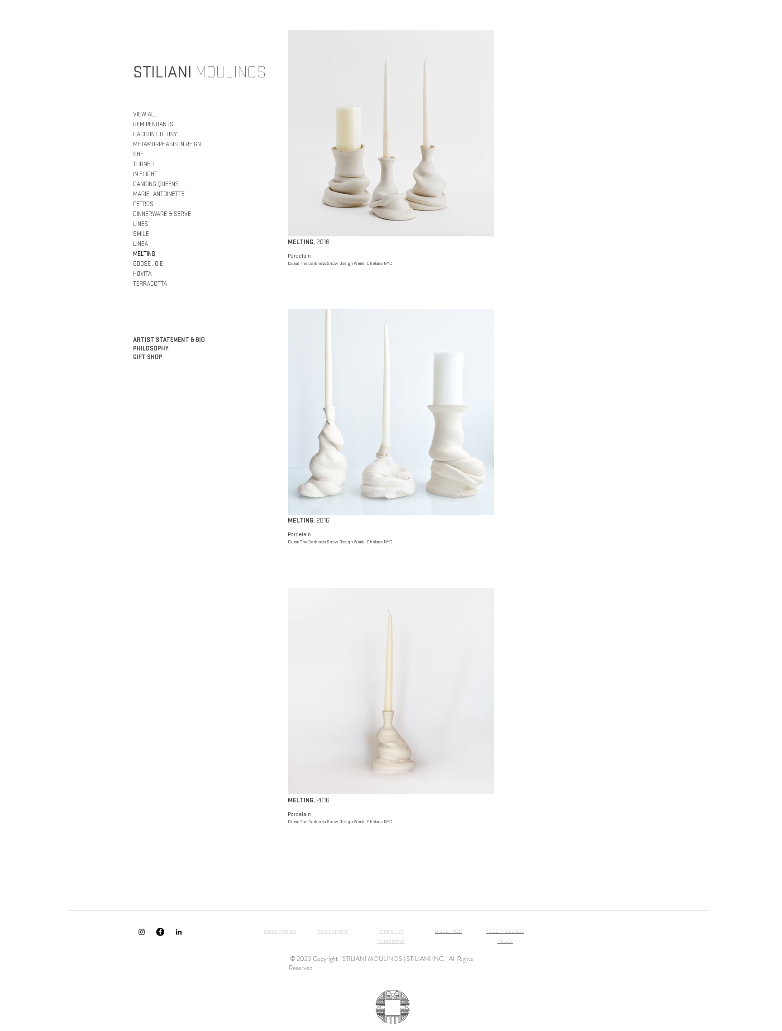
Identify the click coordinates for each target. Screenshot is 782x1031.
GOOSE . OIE (148, 264)
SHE (138, 154)
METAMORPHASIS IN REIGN (167, 144)
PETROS (143, 204)
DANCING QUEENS (156, 184)
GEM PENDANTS (153, 124)
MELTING (144, 254)
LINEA (140, 244)
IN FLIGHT (145, 174)
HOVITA (142, 274)
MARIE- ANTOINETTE (159, 194)
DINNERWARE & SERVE (162, 214)
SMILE (141, 234)
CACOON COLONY (155, 134)
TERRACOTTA (150, 284)
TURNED (143, 164)
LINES (140, 224)
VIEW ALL (145, 114)
